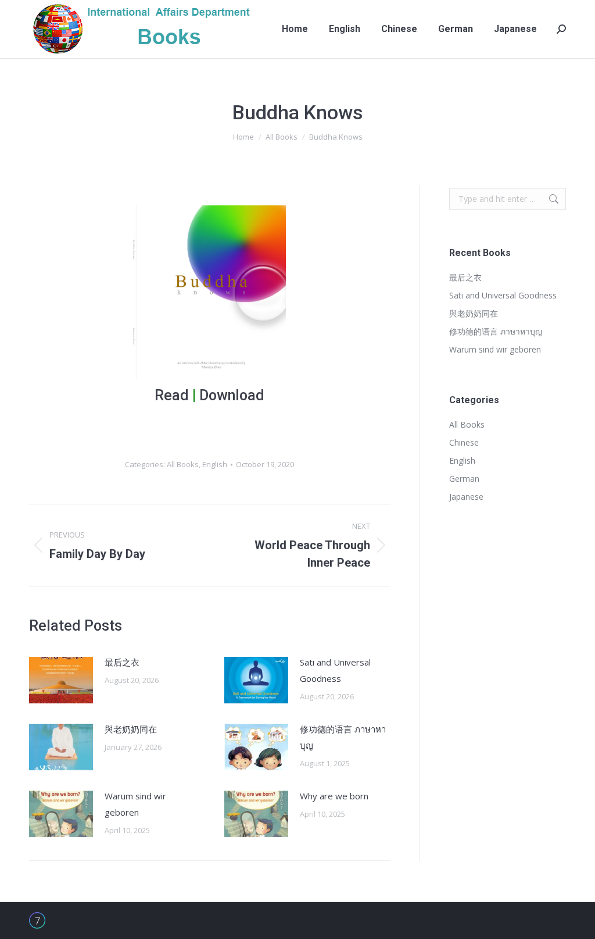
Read (172, 395)
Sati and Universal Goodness (335, 670)
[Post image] (61, 680)
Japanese (466, 496)
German (464, 478)
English (214, 464)
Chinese (464, 442)
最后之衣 (122, 662)
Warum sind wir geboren (135, 804)
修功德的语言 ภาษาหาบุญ (343, 737)
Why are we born (334, 796)
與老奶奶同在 (131, 729)
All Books (183, 464)
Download (231, 395)
